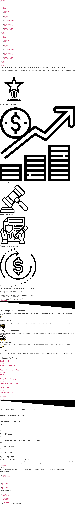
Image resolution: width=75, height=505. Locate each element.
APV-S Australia (5, 496)
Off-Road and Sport (8, 28)
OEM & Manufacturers (8, 17)
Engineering (6, 12)
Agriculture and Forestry (9, 20)
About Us (4, 8)
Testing (5, 13)
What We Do (4, 9)
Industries (4, 19)
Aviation (6, 23)
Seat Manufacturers (8, 29)
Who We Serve (5, 15)
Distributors (6, 16)
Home (3, 7)
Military (5, 27)
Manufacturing (7, 11)
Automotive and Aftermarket (10, 21)
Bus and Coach (7, 24)
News (3, 33)
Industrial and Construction (10, 25)
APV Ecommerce (5, 493)
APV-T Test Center (6, 495)
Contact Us (4, 32)
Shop (3, 34)
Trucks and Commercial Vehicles (11, 31)
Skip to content (3, 0)
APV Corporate (5, 494)
